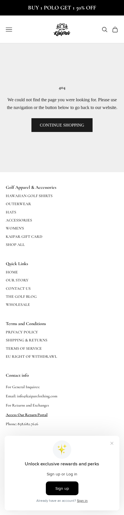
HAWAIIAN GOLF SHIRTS (29, 195)
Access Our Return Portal (27, 414)
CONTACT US (18, 288)
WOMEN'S (15, 228)
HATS (11, 212)
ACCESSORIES (19, 220)
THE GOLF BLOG (21, 296)
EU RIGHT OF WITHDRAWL (31, 356)
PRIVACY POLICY (22, 332)
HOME (12, 272)
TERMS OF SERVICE (24, 348)
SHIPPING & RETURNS (26, 340)
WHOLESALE (18, 304)
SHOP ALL (15, 244)
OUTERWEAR (18, 203)
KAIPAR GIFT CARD (24, 236)
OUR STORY (17, 280)
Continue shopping (62, 125)
